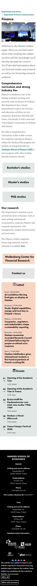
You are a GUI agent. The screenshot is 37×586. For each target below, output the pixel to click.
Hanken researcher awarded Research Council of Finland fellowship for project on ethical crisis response (18, 341)
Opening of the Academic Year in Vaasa (20, 390)
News (7, 351)
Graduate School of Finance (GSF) (17, 150)
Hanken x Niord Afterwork (15, 417)
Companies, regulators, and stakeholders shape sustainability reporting (17, 324)
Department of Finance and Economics (19, 14)
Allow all (5, 577)
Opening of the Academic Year (20, 379)
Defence (8, 319)
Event (7, 292)
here (23, 246)
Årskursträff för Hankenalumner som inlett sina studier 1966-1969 (19, 403)
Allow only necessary (10, 582)
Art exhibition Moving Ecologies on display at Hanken (16, 297)
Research (8, 305)
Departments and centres (11, 11)
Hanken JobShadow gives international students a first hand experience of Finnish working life (18, 358)
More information (13, 574)
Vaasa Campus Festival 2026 (19, 428)
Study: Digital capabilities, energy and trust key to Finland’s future (18, 311)
